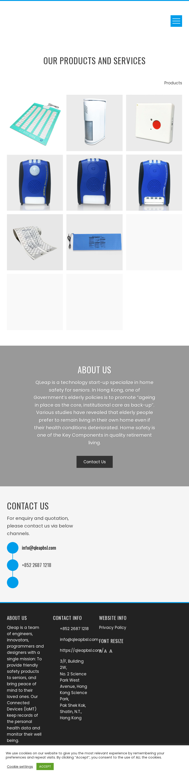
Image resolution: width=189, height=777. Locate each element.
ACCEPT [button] (45, 766)
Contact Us (94, 462)
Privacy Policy (112, 627)
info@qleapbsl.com (39, 547)
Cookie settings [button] (20, 767)
